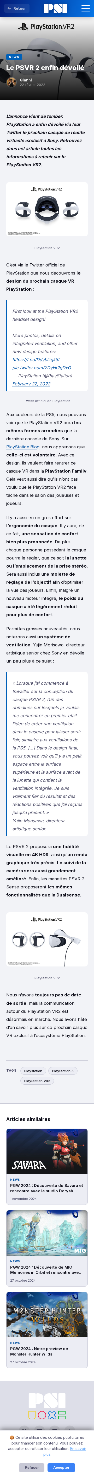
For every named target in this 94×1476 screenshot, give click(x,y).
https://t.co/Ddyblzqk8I (35, 359)
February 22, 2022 (31, 383)
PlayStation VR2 (37, 1081)
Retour (20, 8)
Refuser (32, 1467)
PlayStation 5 (63, 1071)
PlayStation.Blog (22, 446)
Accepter (61, 1467)
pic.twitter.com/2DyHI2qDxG (41, 367)
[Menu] (85, 8)
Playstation (33, 1071)
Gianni (26, 80)
